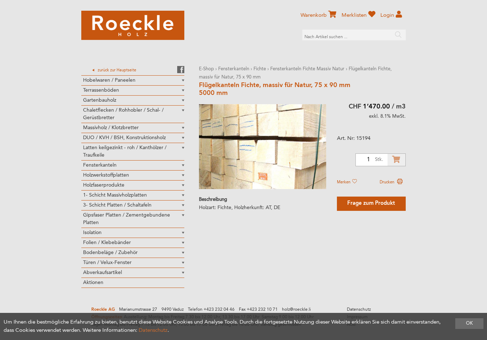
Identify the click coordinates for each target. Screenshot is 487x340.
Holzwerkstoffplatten (106, 175)
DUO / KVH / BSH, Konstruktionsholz (124, 137)
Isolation (92, 232)
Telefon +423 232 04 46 (211, 310)
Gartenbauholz (99, 100)
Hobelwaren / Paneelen (109, 80)
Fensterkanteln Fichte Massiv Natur (307, 69)
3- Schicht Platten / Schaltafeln (117, 205)
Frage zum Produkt (371, 203)
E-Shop (206, 69)
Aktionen (93, 282)
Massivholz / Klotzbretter (111, 127)
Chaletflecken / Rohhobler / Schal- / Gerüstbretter (123, 114)
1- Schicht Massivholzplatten (115, 195)
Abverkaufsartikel (102, 272)
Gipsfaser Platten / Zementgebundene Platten (126, 219)
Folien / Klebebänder (107, 242)
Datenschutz (359, 310)
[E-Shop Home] (132, 25)
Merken (344, 182)
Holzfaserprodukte (103, 185)
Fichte (259, 69)
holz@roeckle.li (296, 310)
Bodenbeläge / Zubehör (110, 252)
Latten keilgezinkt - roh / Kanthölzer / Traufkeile (124, 151)
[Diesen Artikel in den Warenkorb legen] (396, 160)
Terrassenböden (101, 90)
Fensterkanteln (100, 165)
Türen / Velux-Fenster (107, 262)
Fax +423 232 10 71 (258, 310)
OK (469, 323)
